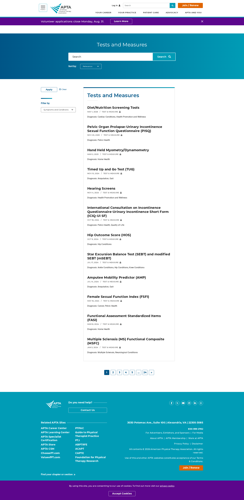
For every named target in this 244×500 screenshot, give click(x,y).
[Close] (202, 21)
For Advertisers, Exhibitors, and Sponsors (167, 433)
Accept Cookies (122, 493)
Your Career (103, 12)
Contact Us (88, 410)
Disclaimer (197, 444)
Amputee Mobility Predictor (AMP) (116, 277)
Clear (64, 89)
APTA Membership (176, 438)
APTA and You (193, 12)
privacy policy (167, 486)
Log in (115, 5)
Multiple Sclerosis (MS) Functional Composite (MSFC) (125, 341)
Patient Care (151, 12)
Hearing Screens (101, 188)
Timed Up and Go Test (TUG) (111, 169)
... (139, 372)
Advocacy (172, 12)
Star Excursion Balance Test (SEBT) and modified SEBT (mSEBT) (128, 256)
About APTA (156, 438)
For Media (197, 433)
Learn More (121, 21)
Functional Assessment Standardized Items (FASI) (124, 318)
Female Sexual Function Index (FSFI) (118, 297)
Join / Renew (190, 5)
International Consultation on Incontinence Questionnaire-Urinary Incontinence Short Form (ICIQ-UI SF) (128, 212)
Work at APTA (195, 438)
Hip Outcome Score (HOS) (109, 235)
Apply (49, 89)
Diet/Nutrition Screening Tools (113, 107)
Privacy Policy (181, 444)
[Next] (151, 372)
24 (145, 372)
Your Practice (127, 12)
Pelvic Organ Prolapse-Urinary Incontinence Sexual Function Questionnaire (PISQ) (124, 129)
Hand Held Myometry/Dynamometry (118, 150)
